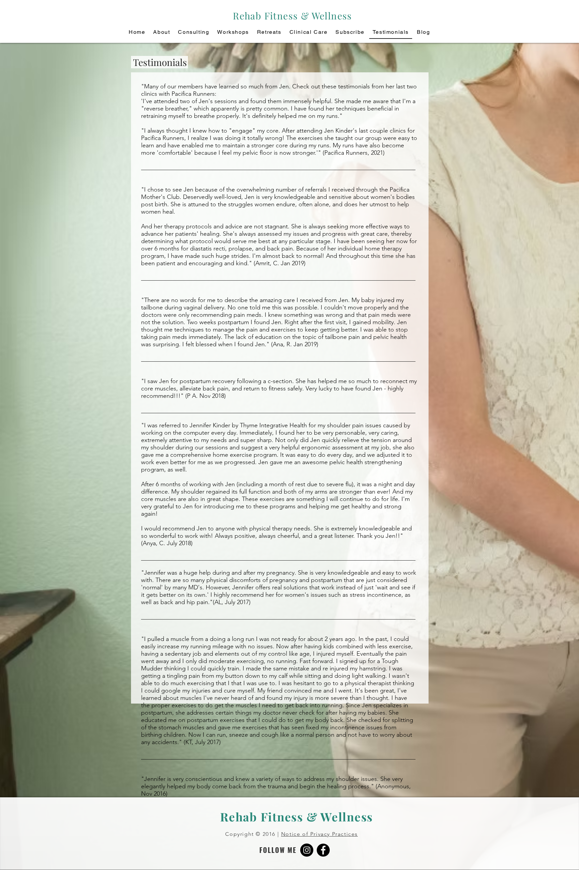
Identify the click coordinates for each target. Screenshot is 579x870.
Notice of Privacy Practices (319, 834)
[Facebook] (323, 850)
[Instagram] (306, 850)
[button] (350, 32)
